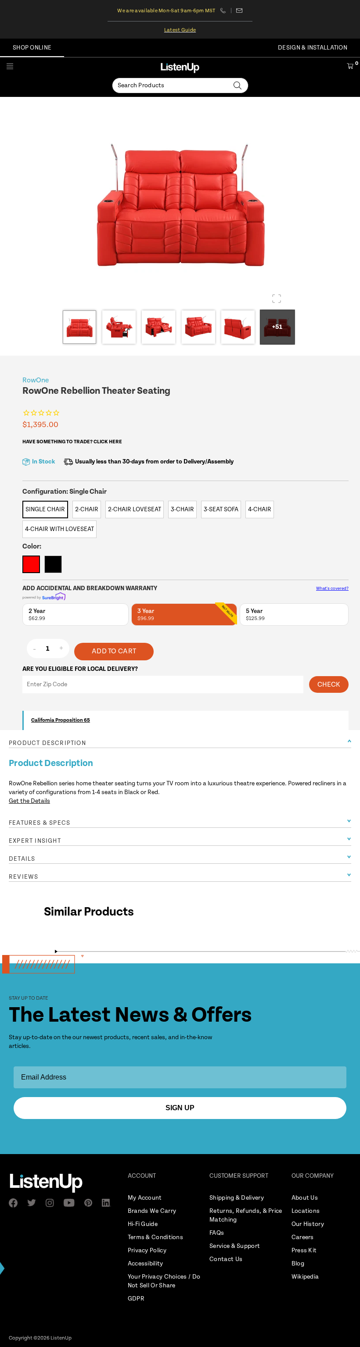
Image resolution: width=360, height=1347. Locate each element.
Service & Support (234, 1246)
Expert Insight (35, 841)
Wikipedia (305, 1276)
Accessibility (145, 1263)
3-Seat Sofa (221, 509)
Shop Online (32, 47)
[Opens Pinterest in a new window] (90, 1203)
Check (328, 685)
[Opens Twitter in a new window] (34, 1202)
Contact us (239, 10)
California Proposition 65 (60, 720)
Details (22, 858)
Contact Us (225, 1259)
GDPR (136, 1298)
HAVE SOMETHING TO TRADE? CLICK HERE (72, 442)
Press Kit (304, 1250)
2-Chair (86, 509)
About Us (305, 1197)
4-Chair (259, 509)
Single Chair (45, 509)
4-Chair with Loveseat (59, 529)
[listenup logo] (180, 68)
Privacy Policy (147, 1250)
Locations (306, 1211)
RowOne (35, 380)
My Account (145, 1197)
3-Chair (182, 509)
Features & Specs (39, 823)
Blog (298, 1263)
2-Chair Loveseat (134, 509)
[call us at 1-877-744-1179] (225, 10)
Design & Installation (312, 47)
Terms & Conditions (155, 1237)
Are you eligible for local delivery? (80, 669)
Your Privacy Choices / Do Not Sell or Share (164, 1281)
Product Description (47, 743)
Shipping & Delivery (236, 1197)
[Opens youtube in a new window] (72, 1203)
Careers (303, 1237)
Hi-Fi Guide (143, 1224)
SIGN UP (180, 1108)
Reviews (23, 876)
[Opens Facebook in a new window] (16, 1202)
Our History (308, 1224)
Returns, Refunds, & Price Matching (245, 1215)
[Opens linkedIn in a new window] (109, 1203)
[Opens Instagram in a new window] (52, 1203)
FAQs (216, 1233)
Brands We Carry (152, 1211)
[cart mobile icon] (350, 67)
